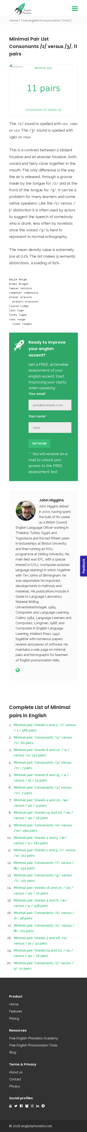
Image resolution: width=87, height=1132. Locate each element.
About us (16, 1072)
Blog (12, 1052)
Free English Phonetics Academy (33, 1038)
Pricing (14, 1018)
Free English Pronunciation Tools (33, 1045)
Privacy (14, 1086)
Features (15, 1011)
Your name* (37, 416)
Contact (15, 1079)
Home (13, 1004)
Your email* (37, 394)
